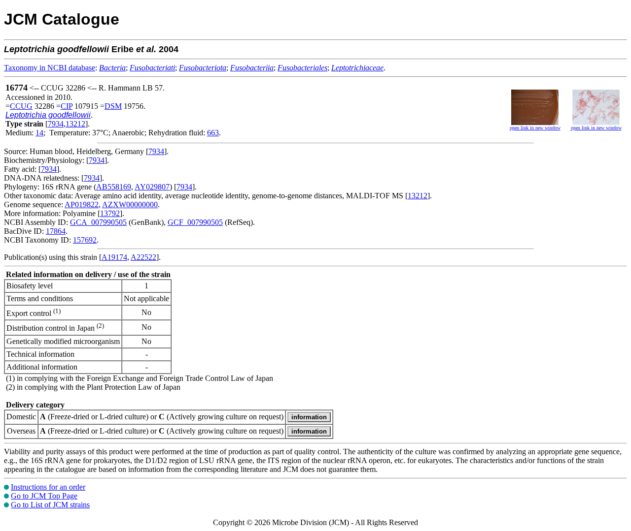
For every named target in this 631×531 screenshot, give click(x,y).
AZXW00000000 (130, 204)
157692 (85, 240)
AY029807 (152, 187)
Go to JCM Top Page (44, 496)
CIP (66, 106)
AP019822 (82, 204)
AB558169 (113, 187)
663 (213, 132)
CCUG (21, 106)
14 (39, 132)
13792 (110, 213)
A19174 (114, 257)
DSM (113, 106)
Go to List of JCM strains (50, 504)
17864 (56, 231)
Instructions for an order (48, 487)
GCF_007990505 (195, 222)
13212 (75, 124)
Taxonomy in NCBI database (49, 67)
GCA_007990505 (98, 222)
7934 (56, 124)
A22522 (143, 257)
